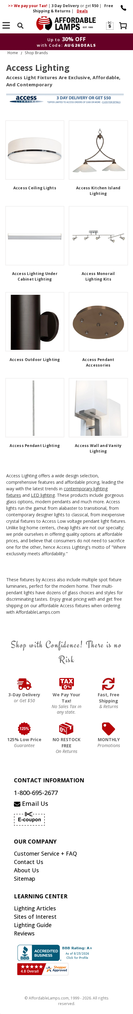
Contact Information (49, 780)
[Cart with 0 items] (123, 26)
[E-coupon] (109, 25)
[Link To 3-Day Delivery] (24, 684)
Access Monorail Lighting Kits (98, 276)
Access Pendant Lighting (35, 445)
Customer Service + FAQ (45, 853)
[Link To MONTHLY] (108, 729)
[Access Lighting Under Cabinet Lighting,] (35, 236)
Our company (35, 841)
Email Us (34, 803)
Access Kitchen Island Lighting (98, 190)
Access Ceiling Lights (34, 188)
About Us (26, 870)
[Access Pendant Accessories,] (98, 322)
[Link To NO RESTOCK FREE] (66, 729)
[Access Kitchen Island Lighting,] (98, 150)
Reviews (24, 933)
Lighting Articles (35, 908)
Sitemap (24, 878)
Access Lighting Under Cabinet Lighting (35, 276)
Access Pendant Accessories (98, 362)
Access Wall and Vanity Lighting (98, 448)
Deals (82, 11)
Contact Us (28, 862)
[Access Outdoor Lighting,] (35, 322)
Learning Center (40, 896)
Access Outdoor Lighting (35, 359)
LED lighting (43, 495)
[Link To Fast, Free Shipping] (109, 684)
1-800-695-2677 (36, 792)
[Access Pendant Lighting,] (35, 408)
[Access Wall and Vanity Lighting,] (98, 408)
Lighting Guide (33, 925)
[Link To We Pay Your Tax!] (66, 684)
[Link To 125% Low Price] (24, 729)
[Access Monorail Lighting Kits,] (98, 236)
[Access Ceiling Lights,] (35, 150)
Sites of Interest (35, 916)
